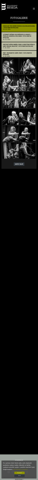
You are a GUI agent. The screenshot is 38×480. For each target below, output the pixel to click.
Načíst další (19, 164)
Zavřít (19, 475)
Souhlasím (19, 473)
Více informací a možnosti (20, 469)
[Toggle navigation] (33, 9)
